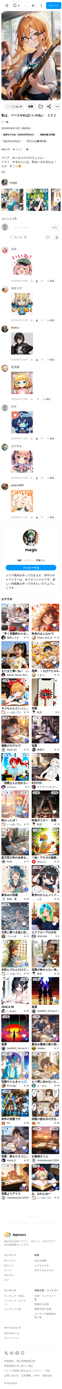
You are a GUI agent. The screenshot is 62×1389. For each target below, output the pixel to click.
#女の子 (5, 149)
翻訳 (3, 171)
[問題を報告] (42, 280)
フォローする (31, 568)
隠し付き (18, 237)
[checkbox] (11, 237)
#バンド (17, 149)
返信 (52, 280)
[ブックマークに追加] (40, 106)
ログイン (54, 5)
